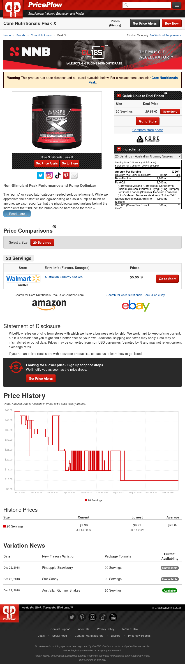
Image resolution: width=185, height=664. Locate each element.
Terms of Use (130, 629)
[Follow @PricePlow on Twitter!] (72, 617)
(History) (115, 25)
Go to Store (170, 111)
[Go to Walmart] (22, 278)
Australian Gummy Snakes (64, 277)
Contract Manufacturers (89, 635)
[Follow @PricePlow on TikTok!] (103, 617)
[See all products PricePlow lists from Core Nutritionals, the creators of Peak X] (147, 138)
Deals (41, 635)
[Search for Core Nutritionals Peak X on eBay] (136, 305)
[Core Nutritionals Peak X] (56, 122)
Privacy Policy (105, 629)
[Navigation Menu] (177, 5)
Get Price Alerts (145, 23)
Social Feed (59, 635)
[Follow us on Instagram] (92, 617)
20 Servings (42, 242)
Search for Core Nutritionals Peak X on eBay (135, 295)
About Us (83, 629)
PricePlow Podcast (139, 635)
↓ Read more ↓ (17, 213)
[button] (92, 214)
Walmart (23, 284)
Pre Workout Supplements (166, 35)
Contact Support (60, 629)
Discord (115, 635)
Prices (115, 21)
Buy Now (172, 23)
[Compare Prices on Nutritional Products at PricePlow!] (10, 612)
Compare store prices (147, 129)
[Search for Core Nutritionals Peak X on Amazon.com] (49, 304)
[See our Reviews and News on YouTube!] (113, 617)
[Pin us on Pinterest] (82, 617)
